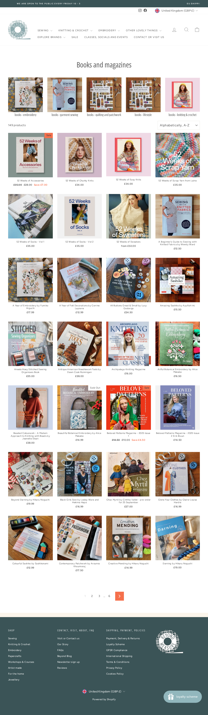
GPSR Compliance (116, 650)
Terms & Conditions (117, 662)
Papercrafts (15, 656)
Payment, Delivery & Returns (123, 638)
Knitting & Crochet (73, 30)
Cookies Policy (115, 673)
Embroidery (108, 30)
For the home (16, 673)
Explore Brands (50, 37)
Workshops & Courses (21, 662)
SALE (75, 37)
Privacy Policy (114, 667)
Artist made (15, 667)
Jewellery (13, 679)
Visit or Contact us (68, 638)
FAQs (60, 650)
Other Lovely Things (142, 30)
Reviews (62, 667)
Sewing (43, 30)
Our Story (62, 644)
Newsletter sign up (68, 662)
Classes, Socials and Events (106, 37)
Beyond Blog (64, 656)
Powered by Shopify (104, 699)
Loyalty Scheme (115, 644)
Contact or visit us (149, 37)
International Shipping (119, 656)
